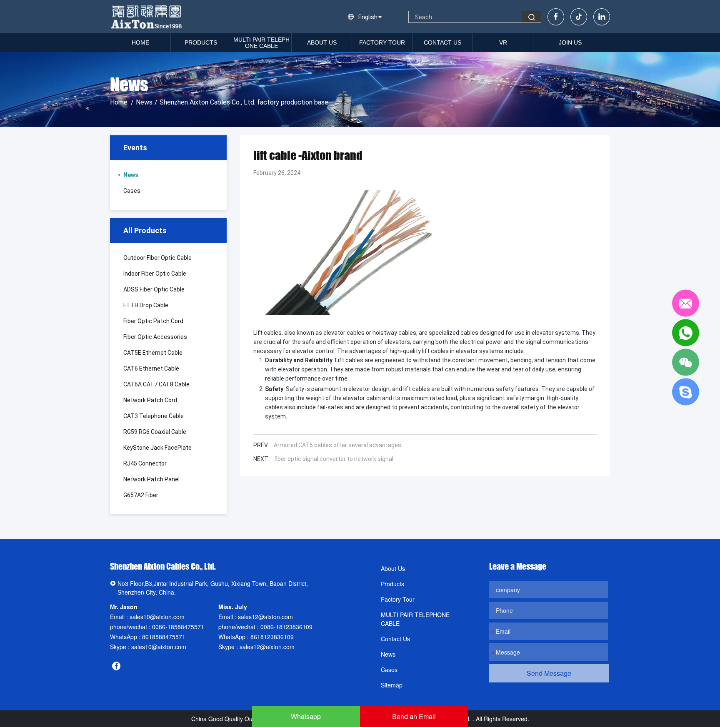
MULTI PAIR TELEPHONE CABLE (261, 42)
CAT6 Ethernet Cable (151, 368)
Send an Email (414, 716)
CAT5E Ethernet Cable (152, 352)
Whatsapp (306, 716)
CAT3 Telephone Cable (153, 416)
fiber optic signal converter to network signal (333, 459)
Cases (131, 190)
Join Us (570, 42)
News (144, 102)
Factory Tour (382, 42)
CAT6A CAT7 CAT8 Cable (156, 384)
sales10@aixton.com (157, 616)
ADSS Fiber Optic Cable (154, 289)
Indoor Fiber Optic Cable (154, 273)
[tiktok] (578, 16)
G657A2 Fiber (140, 495)
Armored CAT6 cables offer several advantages (337, 445)
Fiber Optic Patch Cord (153, 321)
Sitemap (391, 685)
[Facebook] (556, 16)
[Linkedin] (601, 16)
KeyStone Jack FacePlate (157, 447)
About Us (322, 42)
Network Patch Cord (150, 400)
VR (503, 42)
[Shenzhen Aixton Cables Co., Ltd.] (147, 16)
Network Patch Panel (151, 479)
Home (140, 42)
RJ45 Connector (145, 463)
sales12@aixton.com (265, 616)
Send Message (549, 673)
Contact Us (442, 42)
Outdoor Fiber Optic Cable (157, 257)
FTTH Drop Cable (145, 305)
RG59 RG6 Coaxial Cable (154, 431)
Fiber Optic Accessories (155, 337)
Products (201, 42)
